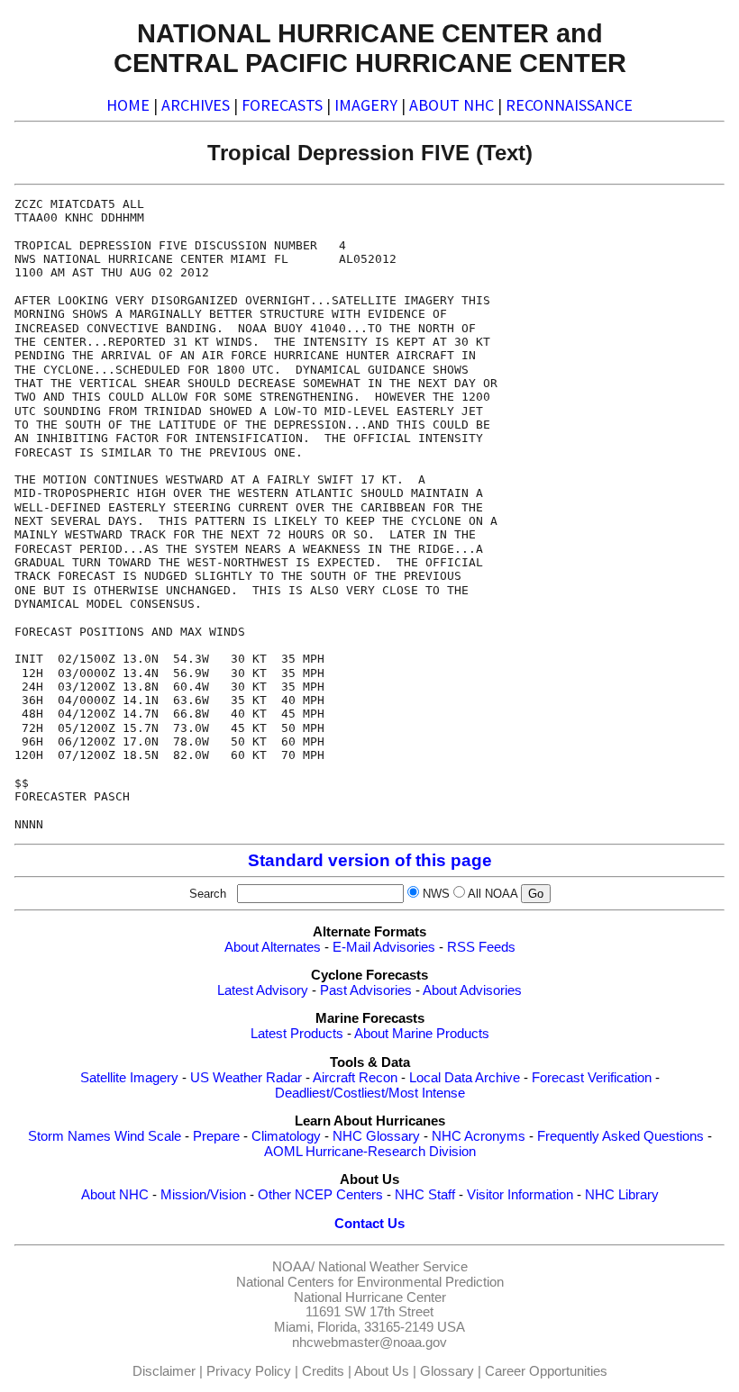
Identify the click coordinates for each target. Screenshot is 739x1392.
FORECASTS (282, 105)
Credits (323, 1371)
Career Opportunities (546, 1371)
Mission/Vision (203, 1195)
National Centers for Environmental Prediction (370, 1282)
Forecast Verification (592, 1078)
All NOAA (492, 893)
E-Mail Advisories (384, 947)
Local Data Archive (464, 1078)
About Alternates (272, 947)
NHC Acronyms (478, 1136)
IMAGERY (365, 105)
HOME (128, 105)
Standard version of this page (370, 860)
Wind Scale (147, 1136)
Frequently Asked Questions (620, 1136)
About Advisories (472, 990)
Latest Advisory (262, 990)
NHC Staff (425, 1195)
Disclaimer (164, 1371)
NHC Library (622, 1195)
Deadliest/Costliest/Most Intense (370, 1093)
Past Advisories (366, 990)
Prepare (216, 1136)
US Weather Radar (246, 1078)
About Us (381, 1371)
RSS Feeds (481, 947)
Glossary (447, 1371)
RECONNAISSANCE (569, 105)
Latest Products (297, 1033)
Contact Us (369, 1223)
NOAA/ (293, 1267)
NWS (436, 893)
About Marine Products (421, 1033)
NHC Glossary (376, 1136)
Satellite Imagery (129, 1078)
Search (211, 893)
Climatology (286, 1136)
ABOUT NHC (451, 105)
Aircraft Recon (355, 1078)
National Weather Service (393, 1267)
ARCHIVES (195, 105)
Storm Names (69, 1136)
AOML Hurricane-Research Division (370, 1151)
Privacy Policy (248, 1371)
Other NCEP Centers (320, 1195)
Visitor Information (520, 1195)
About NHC (115, 1195)
